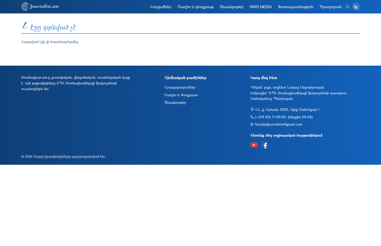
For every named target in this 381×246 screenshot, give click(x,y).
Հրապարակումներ (179, 87)
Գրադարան (331, 6)
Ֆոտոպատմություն (296, 6)
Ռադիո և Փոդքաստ (181, 94)
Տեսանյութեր (232, 6)
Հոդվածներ (160, 6)
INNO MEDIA (261, 6)
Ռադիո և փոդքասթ (195, 6)
